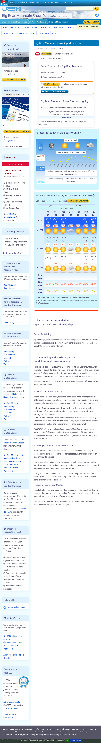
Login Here (10, 140)
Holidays (45, 27)
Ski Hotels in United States (14, 441)
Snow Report (9, 33)
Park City (7, 361)
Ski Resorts (22, 3)
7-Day (32, 33)
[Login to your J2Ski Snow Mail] (15, 107)
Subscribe (46, 54)
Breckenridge (9, 351)
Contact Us (8, 717)
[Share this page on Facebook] (97, 16)
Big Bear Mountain (12, 27)
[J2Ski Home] (12, 10)
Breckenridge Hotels (12, 458)
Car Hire (69, 27)
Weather (55, 33)
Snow (14, 22)
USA (32, 22)
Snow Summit (9, 288)
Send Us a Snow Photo (15, 79)
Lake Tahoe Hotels (11, 464)
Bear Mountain (9, 285)
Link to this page (10, 708)
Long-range (43, 33)
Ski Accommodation (15, 642)
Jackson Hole (9, 355)
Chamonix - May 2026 (14, 55)
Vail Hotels (8, 471)
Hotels (35, 27)
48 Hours (22, 33)
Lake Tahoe (8, 358)
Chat (71, 3)
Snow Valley (8, 323)
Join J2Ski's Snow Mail (78, 201)
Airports (63, 3)
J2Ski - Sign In (92, 22)
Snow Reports (35, 3)
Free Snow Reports (17, 131)
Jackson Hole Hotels (12, 461)
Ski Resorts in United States (13, 395)
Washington (41, 22)
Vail (5, 364)
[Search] (96, 9)
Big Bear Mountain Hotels (14, 455)
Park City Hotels (10, 468)
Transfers (57, 27)
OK (67, 741)
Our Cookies (76, 741)
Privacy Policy (9, 714)
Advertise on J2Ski (11, 702)
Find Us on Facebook (15, 607)
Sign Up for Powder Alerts (55, 91)
